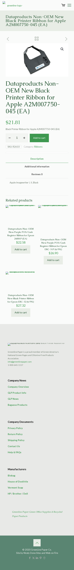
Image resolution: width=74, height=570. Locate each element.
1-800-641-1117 (15, 365)
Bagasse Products (17, 404)
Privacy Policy (15, 428)
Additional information (37, 166)
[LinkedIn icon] (37, 557)
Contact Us (14, 446)
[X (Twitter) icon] (33, 557)
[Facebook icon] (30, 557)
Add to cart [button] (21, 249)
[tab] (37, 159)
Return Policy (15, 434)
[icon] (44, 557)
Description (37, 158)
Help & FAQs (14, 452)
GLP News (13, 398)
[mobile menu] (69, 5)
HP (9, 493)
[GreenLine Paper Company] (14, 5)
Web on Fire (52, 553)
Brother (17, 493)
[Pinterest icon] (40, 557)
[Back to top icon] (37, 542)
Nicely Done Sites (32, 553)
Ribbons (38, 146)
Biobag (11, 475)
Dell (25, 493)
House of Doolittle (18, 481)
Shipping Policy (16, 440)
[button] (62, 49)
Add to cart (39, 137)
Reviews (37, 174)
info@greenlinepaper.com (20, 361)
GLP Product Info (17, 392)
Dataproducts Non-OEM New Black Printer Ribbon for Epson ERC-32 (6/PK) (20, 298)
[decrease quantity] (10, 138)
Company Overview (18, 386)
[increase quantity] (24, 138)
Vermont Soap (15, 487)
